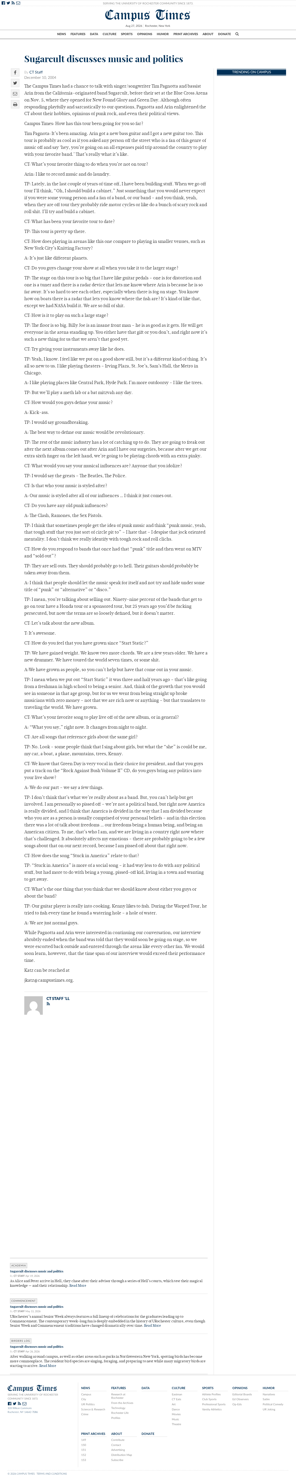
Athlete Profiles (211, 1394)
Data (94, 34)
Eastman (177, 1394)
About (208, 34)
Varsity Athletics (212, 1409)
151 (83, 1449)
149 (83, 1440)
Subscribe (117, 1460)
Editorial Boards (242, 1394)
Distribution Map (121, 1455)
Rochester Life (120, 1413)
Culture (109, 34)
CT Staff (36, 72)
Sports (127, 34)
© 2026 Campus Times (21, 1474)
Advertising (118, 1449)
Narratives (269, 1394)
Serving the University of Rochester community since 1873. (33, 1396)
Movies (176, 1414)
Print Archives (185, 34)
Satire (266, 1399)
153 (83, 1460)
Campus (86, 1394)
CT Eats (176, 1399)
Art (174, 1404)
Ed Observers (240, 1399)
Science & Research (93, 1409)
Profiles (115, 1418)
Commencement (23, 1301)
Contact (116, 1445)
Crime (84, 1414)
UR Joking (269, 1409)
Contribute (117, 1440)
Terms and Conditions (52, 1474)
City (83, 1399)
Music (175, 1419)
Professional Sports (213, 1404)
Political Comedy (273, 1404)
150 (83, 1445)
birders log (20, 1341)
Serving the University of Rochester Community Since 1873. (148, 3)
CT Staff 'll (58, 999)
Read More (77, 1286)
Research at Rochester (118, 1396)
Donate (224, 34)
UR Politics (88, 1404)
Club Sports (209, 1399)
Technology (118, 1408)
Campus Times (148, 15)
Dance (176, 1409)
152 (83, 1455)
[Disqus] (109, 1078)
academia (18, 1265)
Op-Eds (237, 1404)
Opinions (144, 34)
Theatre (176, 1424)
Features (78, 34)
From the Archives (122, 1403)
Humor (163, 34)
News (61, 34)
